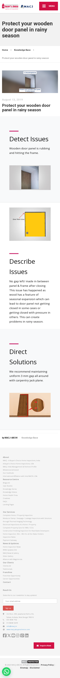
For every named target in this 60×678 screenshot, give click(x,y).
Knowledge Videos (10, 492)
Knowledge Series (10, 489)
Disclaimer (35, 668)
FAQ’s (5, 501)
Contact (7, 582)
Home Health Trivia (10, 495)
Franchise (7, 572)
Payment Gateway (10, 540)
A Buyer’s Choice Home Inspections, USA (18, 464)
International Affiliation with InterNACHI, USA (20, 476)
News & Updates (11, 543)
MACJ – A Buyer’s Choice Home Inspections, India (21, 460)
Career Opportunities (11, 579)
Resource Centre (11, 479)
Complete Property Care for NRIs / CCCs (18, 528)
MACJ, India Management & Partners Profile (20, 467)
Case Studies (7, 486)
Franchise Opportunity (11, 576)
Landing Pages (8, 504)
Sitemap (24, 668)
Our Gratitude (8, 473)
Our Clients (8, 562)
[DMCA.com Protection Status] (30, 661)
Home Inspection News (12, 547)
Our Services (9, 512)
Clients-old (7, 566)
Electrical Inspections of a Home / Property (19, 524)
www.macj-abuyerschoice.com (18, 629)
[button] (6, 671)
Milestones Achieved (11, 470)
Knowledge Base (30, 438)
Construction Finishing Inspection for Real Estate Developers (26, 531)
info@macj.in (12, 626)
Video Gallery (8, 556)
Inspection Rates (9, 537)
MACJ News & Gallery (11, 553)
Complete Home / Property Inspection (18, 515)
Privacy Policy (47, 665)
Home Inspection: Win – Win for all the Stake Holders (23, 534)
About (6, 457)
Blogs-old (6, 483)
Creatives (6, 498)
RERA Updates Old (10, 550)
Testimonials (7, 569)
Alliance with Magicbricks (12, 559)
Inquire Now (45, 646)
